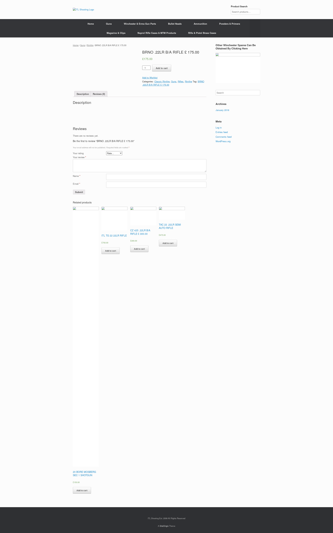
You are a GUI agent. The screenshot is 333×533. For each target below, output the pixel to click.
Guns (109, 23)
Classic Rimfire (162, 81)
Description (83, 94)
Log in (219, 127)
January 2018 (222, 110)
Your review (79, 157)
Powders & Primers (229, 23)
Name (76, 176)
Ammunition (200, 23)
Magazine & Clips (116, 33)
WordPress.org (223, 141)
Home (91, 23)
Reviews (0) (99, 94)
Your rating (78, 153)
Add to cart (162, 68)
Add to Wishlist (149, 77)
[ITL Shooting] (83, 9)
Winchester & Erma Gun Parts (140, 23)
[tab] (82, 94)
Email (76, 183)
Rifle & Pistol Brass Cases (202, 33)
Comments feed (224, 136)
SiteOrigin (164, 526)
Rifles (180, 81)
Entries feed (222, 132)
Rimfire (90, 45)
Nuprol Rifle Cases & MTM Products (157, 33)
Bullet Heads (175, 23)
